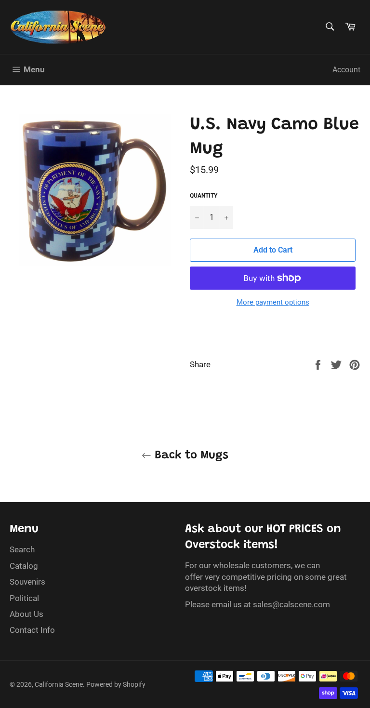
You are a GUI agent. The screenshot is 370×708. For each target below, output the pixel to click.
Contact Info (32, 630)
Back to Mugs (189, 455)
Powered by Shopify (115, 684)
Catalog (24, 566)
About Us (26, 614)
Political (24, 598)
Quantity (203, 195)
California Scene (59, 684)
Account (346, 69)
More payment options (273, 302)
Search (22, 549)
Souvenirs (27, 582)
